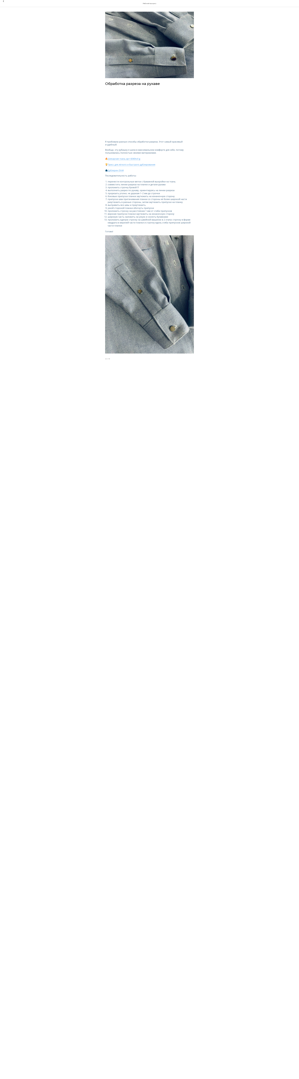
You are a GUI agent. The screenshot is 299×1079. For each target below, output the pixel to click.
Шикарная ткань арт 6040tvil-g (124, 158)
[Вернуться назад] (3, 3)
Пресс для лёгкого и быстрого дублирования (131, 164)
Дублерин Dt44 (116, 170)
